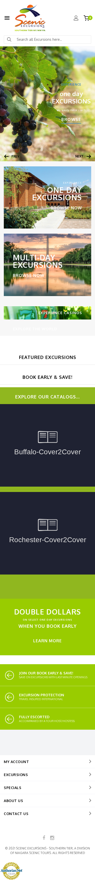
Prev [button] (15, 156)
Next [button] (79, 156)
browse (71, 119)
